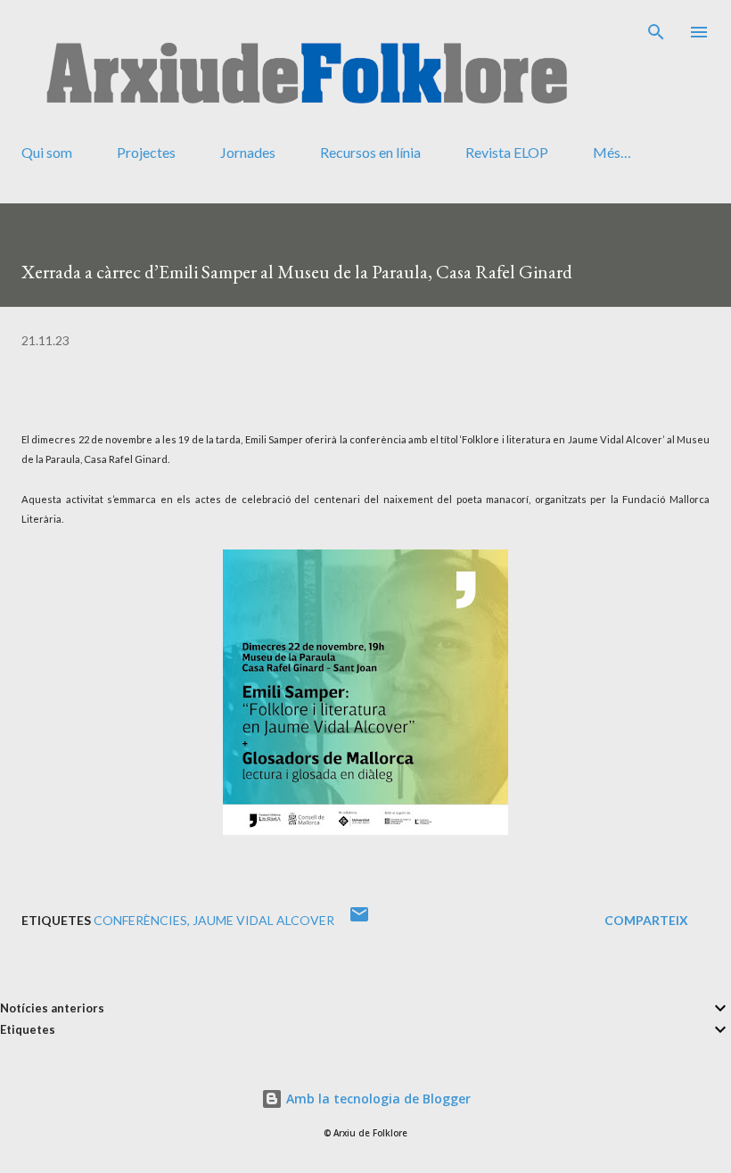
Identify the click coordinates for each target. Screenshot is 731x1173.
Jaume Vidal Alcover (263, 920)
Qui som (46, 152)
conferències (140, 920)
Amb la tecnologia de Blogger (377, 1098)
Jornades (247, 152)
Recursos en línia (370, 152)
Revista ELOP (506, 152)
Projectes (146, 152)
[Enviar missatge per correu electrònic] (359, 920)
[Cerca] (656, 32)
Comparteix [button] (646, 920)
